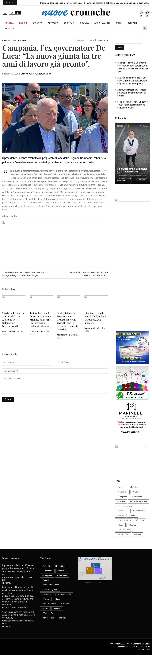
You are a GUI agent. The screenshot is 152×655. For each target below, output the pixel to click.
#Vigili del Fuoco (124, 530)
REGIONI (12, 40)
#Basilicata (135, 487)
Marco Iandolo (8, 331)
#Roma (120, 525)
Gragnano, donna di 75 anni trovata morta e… (60, 3)
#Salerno (132, 525)
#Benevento (122, 492)
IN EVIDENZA (36, 74)
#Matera (120, 515)
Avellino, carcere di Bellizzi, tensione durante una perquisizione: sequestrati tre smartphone (132, 81)
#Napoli (132, 515)
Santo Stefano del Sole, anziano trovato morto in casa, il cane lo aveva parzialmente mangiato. (67, 321)
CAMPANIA (21, 40)
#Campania (122, 497)
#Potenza (140, 520)
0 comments (102, 40)
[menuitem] (9, 23)
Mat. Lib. (137, 534)
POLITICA (47, 74)
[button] (5, 13)
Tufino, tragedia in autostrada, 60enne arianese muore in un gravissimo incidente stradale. (40, 319)
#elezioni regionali (125, 506)
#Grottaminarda (139, 511)
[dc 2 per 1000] (132, 347)
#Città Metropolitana (138, 501)
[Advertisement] (132, 283)
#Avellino (121, 487)
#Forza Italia (122, 511)
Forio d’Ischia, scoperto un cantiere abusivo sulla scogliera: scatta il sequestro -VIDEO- (133, 105)
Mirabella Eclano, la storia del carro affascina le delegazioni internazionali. (13, 319)
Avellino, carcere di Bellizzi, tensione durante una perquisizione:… (118, 3)
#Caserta (121, 501)
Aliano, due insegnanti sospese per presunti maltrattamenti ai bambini (131, 93)
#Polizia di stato (124, 520)
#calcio (136, 492)
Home (4, 40)
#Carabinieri (137, 497)
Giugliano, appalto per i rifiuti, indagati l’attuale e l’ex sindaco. (95, 317)
